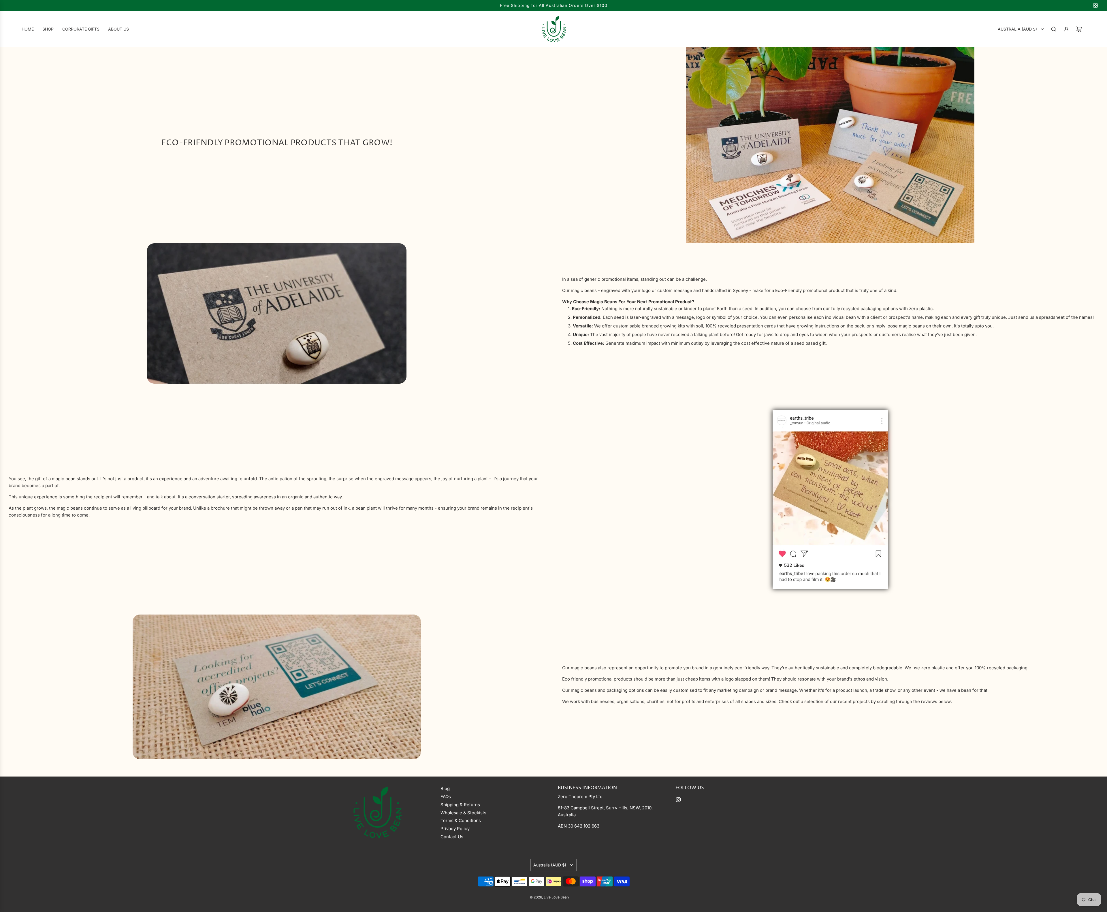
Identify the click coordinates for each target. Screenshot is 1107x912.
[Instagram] (1095, 5)
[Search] (1053, 29)
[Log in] (1066, 29)
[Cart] (1079, 29)
